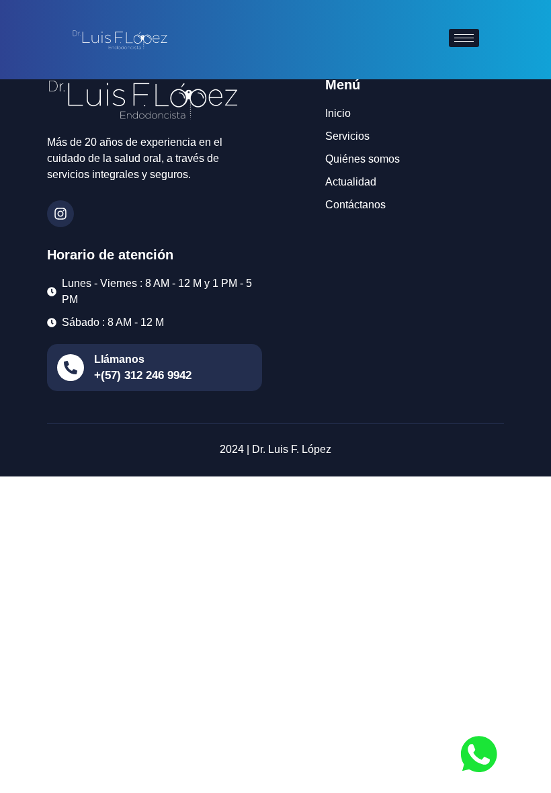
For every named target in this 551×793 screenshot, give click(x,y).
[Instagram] (60, 213)
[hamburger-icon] (464, 38)
